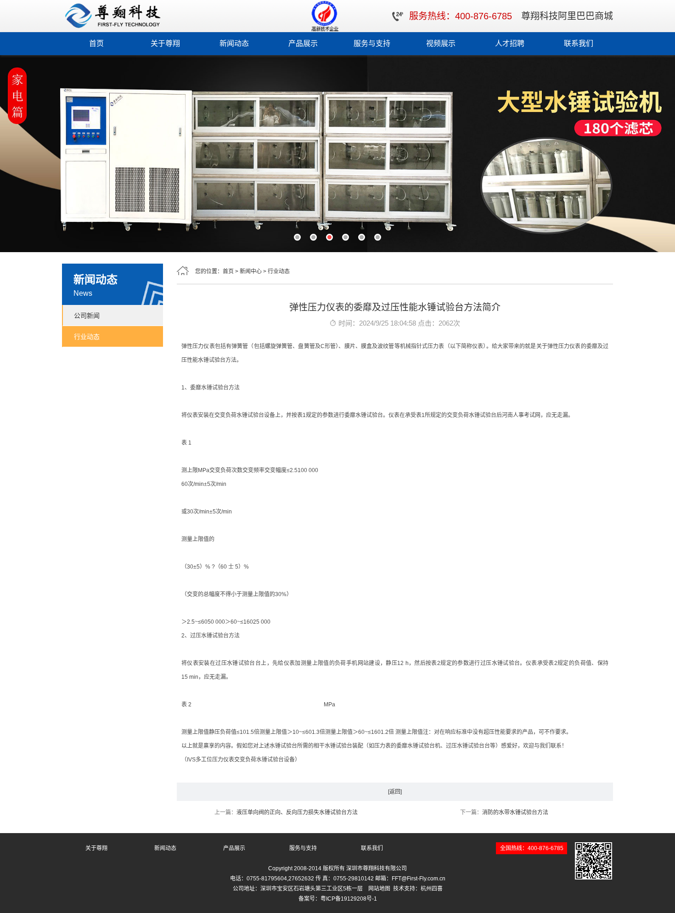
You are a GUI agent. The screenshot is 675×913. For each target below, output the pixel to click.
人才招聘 (509, 43)
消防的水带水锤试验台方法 (515, 812)
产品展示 (303, 43)
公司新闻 (87, 315)
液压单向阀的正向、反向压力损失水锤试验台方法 (297, 812)
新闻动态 (234, 43)
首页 (96, 43)
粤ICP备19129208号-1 (349, 899)
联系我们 (578, 43)
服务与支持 (372, 43)
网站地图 (379, 888)
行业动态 (87, 336)
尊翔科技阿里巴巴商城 (567, 16)
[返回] (395, 792)
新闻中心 (251, 271)
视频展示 (441, 43)
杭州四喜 (432, 888)
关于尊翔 (165, 43)
